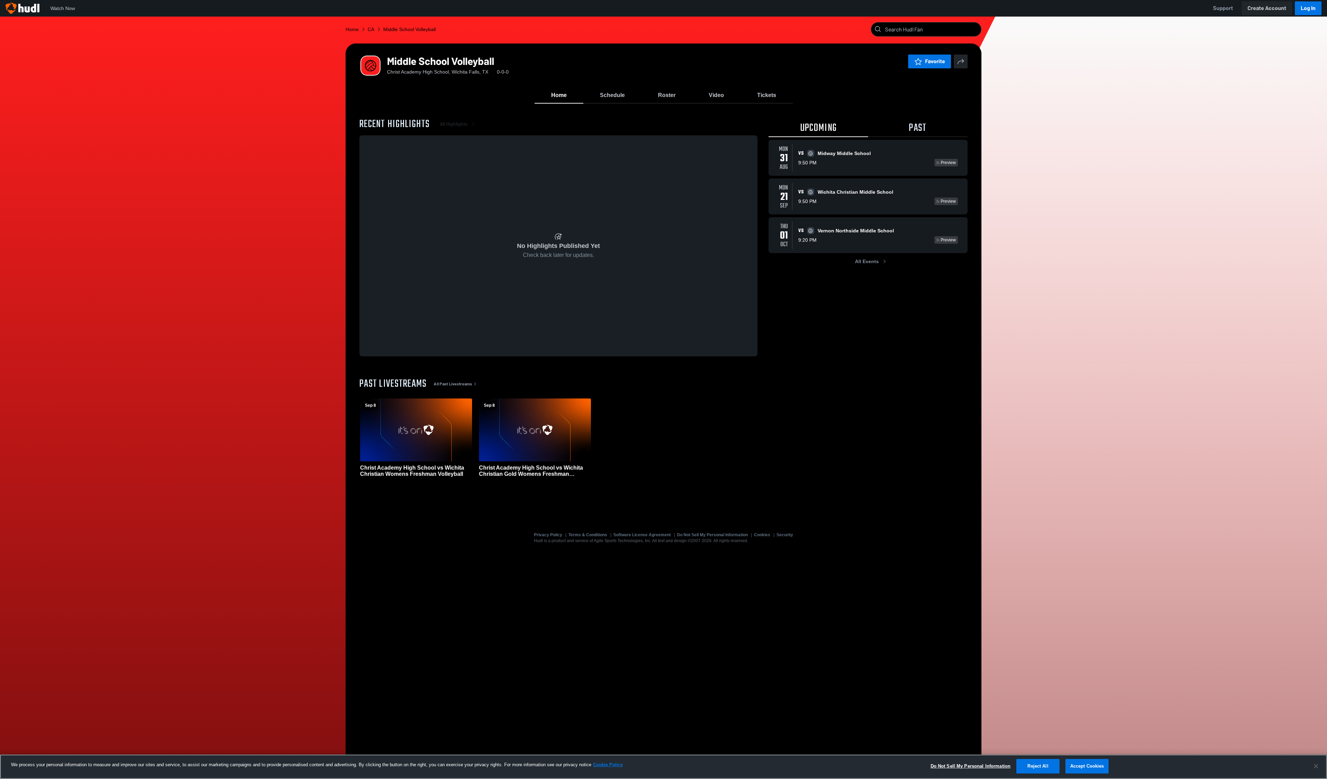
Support (1223, 8)
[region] (663, 766)
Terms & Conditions (587, 534)
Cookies (762, 534)
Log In (1308, 8)
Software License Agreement (642, 534)
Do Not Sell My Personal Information (712, 534)
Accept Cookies (1087, 766)
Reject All (1037, 766)
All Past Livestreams (453, 384)
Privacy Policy (548, 534)
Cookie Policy (608, 764)
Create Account (1267, 8)
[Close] (1316, 766)
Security (785, 534)
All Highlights (454, 124)
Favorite (935, 61)
